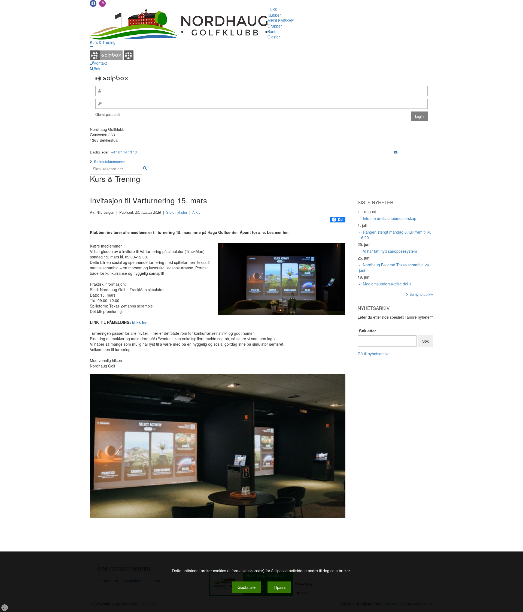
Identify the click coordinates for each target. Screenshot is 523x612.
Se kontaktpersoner (109, 161)
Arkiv (196, 212)
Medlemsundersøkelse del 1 (387, 284)
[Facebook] (93, 3)
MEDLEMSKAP (280, 20)
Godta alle (247, 587)
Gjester (273, 37)
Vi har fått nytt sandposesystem (390, 251)
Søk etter (367, 331)
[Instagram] (102, 3)
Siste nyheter (176, 212)
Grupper (274, 26)
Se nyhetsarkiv (421, 294)
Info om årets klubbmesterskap (389, 218)
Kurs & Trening (102, 42)
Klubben (274, 15)
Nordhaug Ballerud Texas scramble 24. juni (394, 267)
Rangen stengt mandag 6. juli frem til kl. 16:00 (395, 234)
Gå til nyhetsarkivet (374, 353)
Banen (273, 31)
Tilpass (279, 587)
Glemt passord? (107, 114)
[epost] (395, 152)
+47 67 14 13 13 (124, 152)
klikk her (140, 322)
